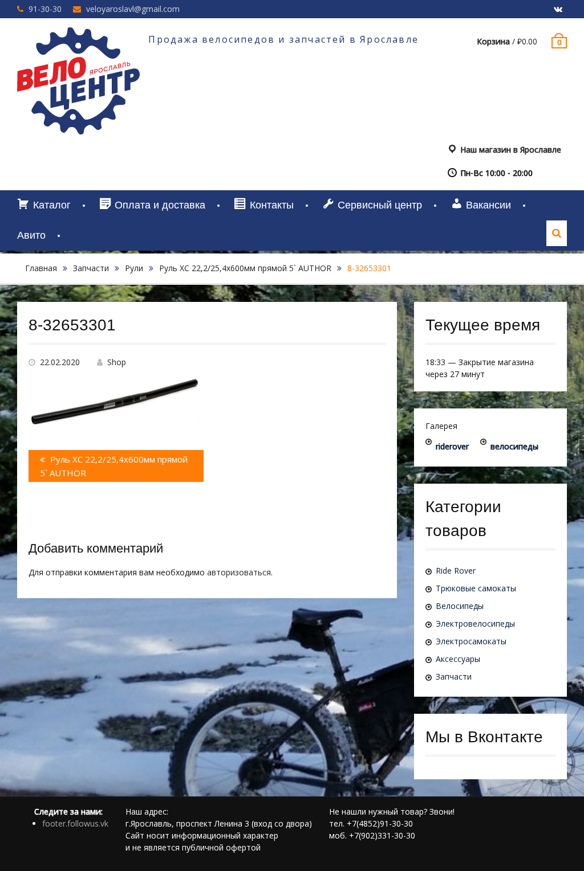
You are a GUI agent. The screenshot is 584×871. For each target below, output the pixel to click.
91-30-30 (45, 8)
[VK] (558, 9)
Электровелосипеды (475, 623)
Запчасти (91, 268)
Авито (31, 235)
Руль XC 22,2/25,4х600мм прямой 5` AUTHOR (245, 268)
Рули (134, 268)
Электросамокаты (471, 641)
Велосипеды (460, 605)
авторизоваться (239, 572)
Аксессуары (458, 658)
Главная (41, 268)
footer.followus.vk (75, 823)
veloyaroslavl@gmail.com (133, 8)
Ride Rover (456, 570)
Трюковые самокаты (476, 588)
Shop (116, 362)
